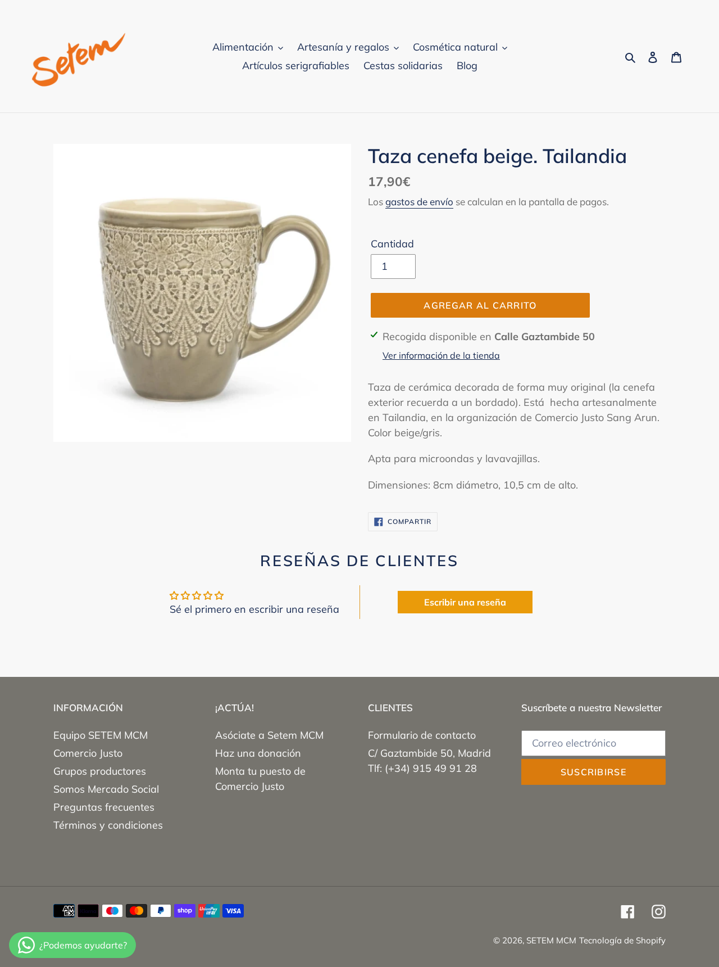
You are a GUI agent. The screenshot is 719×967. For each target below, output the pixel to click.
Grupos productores (99, 771)
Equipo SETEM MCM (100, 735)
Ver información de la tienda (441, 355)
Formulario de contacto (422, 735)
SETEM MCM (551, 940)
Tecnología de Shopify (622, 940)
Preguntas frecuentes (103, 807)
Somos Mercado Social (106, 789)
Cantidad (392, 243)
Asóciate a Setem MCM (269, 735)
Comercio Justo (87, 753)
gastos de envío (419, 201)
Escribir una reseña (465, 602)
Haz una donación (258, 753)
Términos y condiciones (108, 825)
